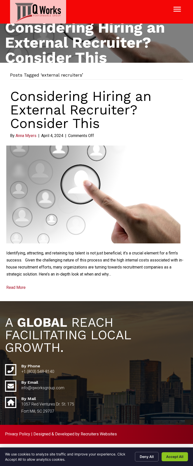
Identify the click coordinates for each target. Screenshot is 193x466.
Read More (16, 287)
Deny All (147, 456)
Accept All (174, 456)
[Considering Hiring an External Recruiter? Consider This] (93, 194)
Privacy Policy (17, 434)
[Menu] (177, 9)
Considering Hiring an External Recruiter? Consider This (81, 109)
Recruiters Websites (99, 434)
